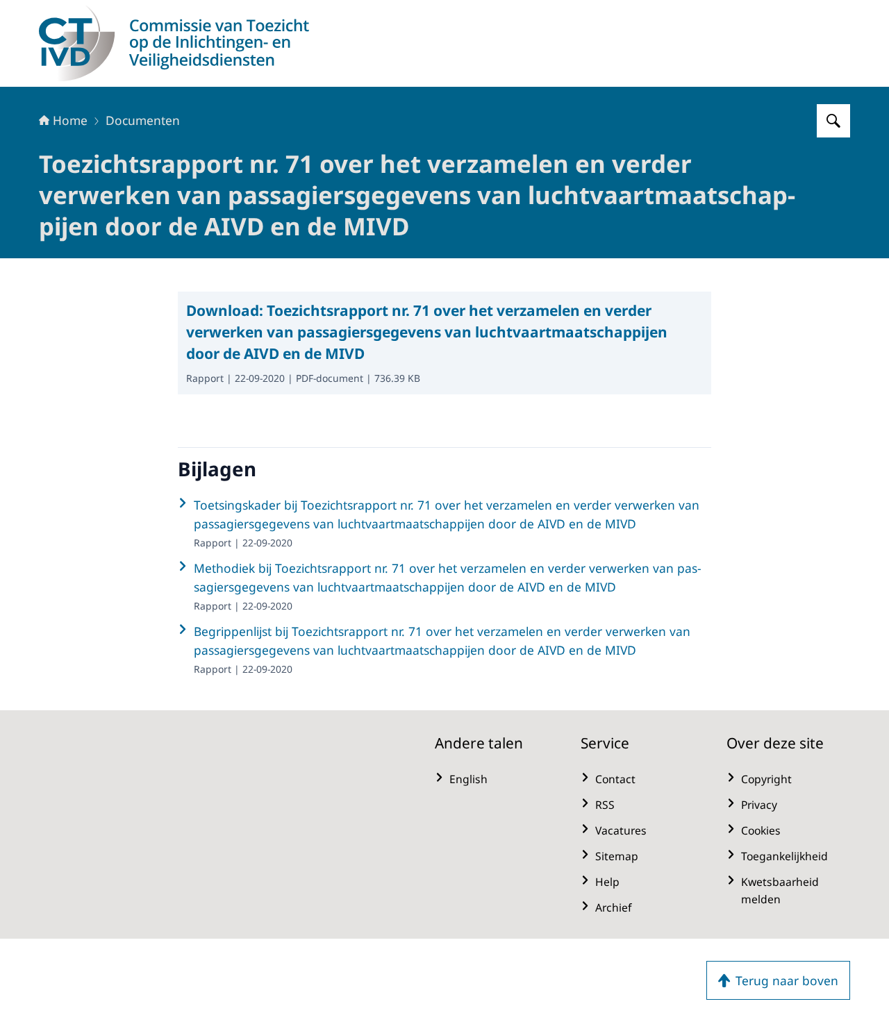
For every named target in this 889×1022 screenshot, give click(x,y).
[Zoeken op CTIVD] (833, 120)
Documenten (143, 120)
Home (70, 120)
